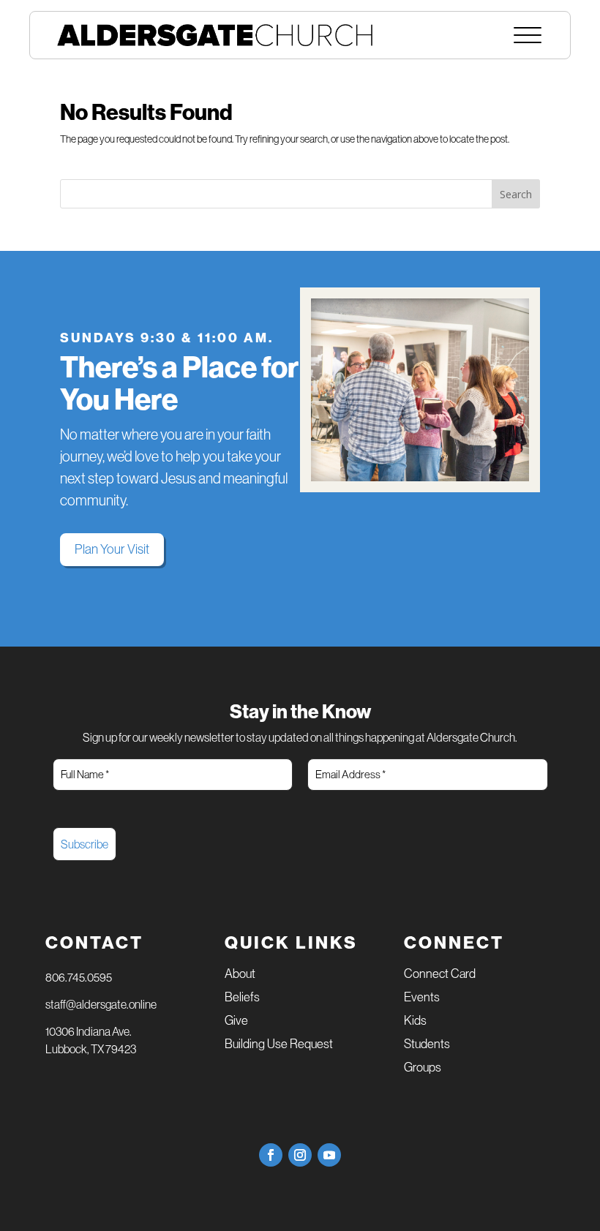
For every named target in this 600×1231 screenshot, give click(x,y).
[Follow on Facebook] (270, 1155)
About (240, 974)
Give (236, 1021)
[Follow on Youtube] (329, 1155)
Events (422, 998)
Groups (422, 1068)
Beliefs (242, 998)
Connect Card (440, 974)
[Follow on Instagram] (300, 1155)
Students (427, 1045)
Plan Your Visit (112, 549)
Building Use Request (279, 1045)
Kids (415, 1021)
